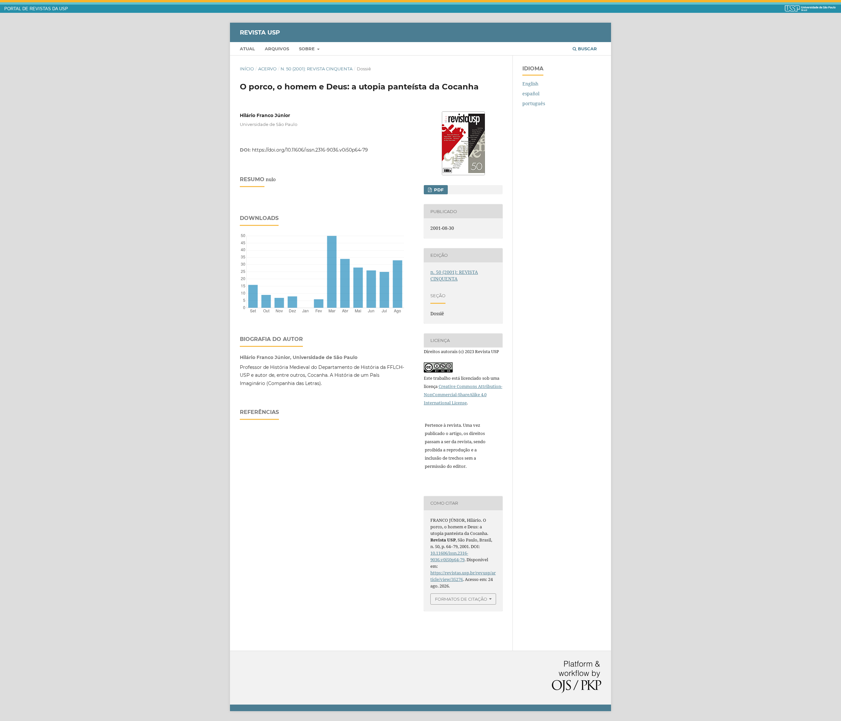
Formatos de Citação (461, 599)
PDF (438, 189)
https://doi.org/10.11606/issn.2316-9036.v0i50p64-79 (310, 150)
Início (247, 68)
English (530, 84)
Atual (247, 48)
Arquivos (277, 48)
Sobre (307, 48)
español (530, 93)
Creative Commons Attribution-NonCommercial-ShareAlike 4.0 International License (463, 394)
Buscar (587, 48)
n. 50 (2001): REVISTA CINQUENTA (316, 68)
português (533, 103)
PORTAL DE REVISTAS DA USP (36, 9)
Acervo (267, 68)
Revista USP (260, 32)
